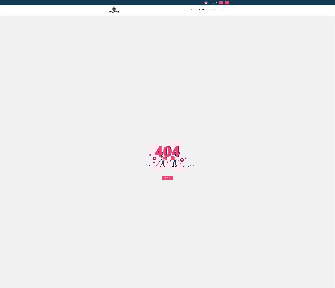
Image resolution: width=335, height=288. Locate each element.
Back (168, 178)
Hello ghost (213, 3)
